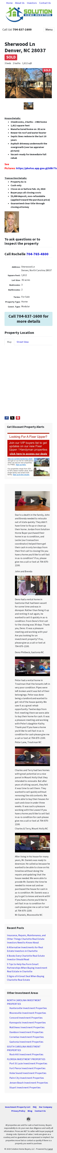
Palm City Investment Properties (26, 1078)
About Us (19, 3)
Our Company (45, 1107)
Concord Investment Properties (26, 1017)
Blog (30, 1111)
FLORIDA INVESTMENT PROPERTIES (26, 1059)
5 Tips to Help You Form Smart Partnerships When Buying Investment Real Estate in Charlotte (27, 968)
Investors (32, 3)
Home (9, 3)
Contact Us (45, 3)
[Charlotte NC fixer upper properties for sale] (28, 454)
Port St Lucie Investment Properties (28, 1063)
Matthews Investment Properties (27, 1027)
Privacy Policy (18, 1111)
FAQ (34, 1107)
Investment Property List (17, 1107)
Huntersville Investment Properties (28, 1008)
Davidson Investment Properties (26, 1032)
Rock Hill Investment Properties (26, 1054)
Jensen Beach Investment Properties (28, 1082)
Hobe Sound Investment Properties (27, 1073)
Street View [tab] (23, 342)
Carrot (50, 1149)
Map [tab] (9, 342)
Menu (49, 30)
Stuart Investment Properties (25, 1087)
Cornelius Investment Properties (26, 1037)
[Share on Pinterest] (18, 418)
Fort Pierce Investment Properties (27, 1068)
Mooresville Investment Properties (27, 1013)
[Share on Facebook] (7, 418)
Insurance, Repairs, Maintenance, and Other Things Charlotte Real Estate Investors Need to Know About (26, 939)
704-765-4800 (37, 254)
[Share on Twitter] (12, 418)
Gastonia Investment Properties (26, 1042)
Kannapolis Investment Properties (27, 1022)
